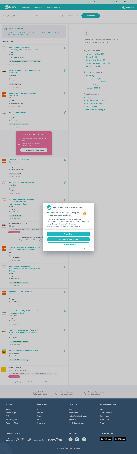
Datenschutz (50, 248)
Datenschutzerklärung (54, 226)
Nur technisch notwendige (68, 239)
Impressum (87, 248)
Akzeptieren (68, 234)
